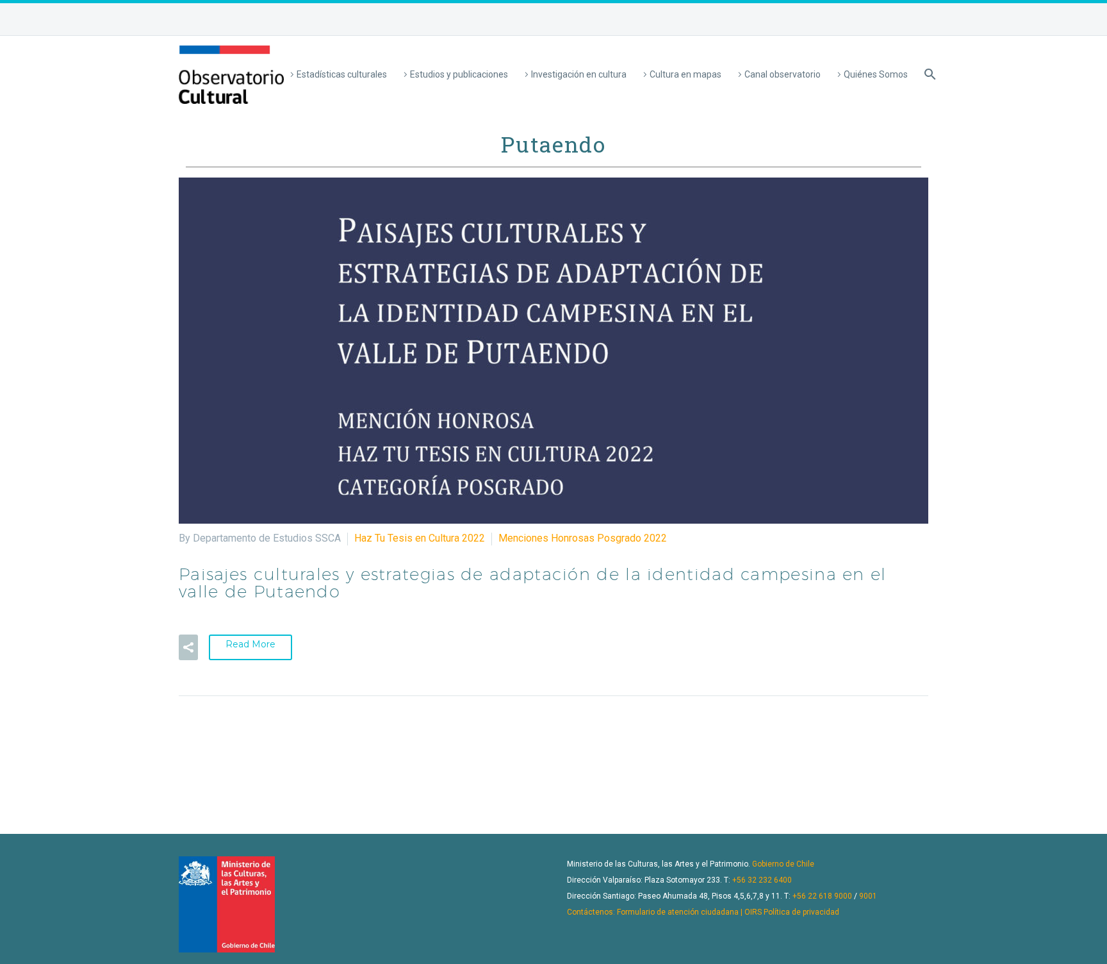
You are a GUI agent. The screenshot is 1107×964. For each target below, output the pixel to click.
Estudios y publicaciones (459, 74)
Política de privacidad (801, 912)
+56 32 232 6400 (762, 880)
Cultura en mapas (685, 74)
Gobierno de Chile (783, 864)
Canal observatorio (782, 74)
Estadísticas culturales (342, 74)
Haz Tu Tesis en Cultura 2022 (419, 538)
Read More (250, 644)
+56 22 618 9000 (822, 896)
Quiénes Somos (876, 74)
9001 (868, 896)
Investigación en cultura (579, 74)
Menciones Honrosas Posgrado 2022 (582, 538)
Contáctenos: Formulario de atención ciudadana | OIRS (664, 912)
